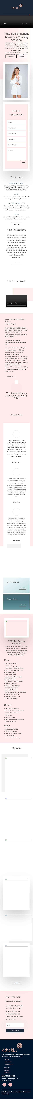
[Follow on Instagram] (4, 1085)
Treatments (11, 56)
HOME (7, 1059)
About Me (10, 376)
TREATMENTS (9, 1064)
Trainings (21, 56)
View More (17, 224)
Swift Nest (20, 1092)
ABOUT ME (8, 1062)
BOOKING (7, 1068)
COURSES (6, 1070)
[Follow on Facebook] (10, 1085)
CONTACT (7, 1072)
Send (23, 162)
